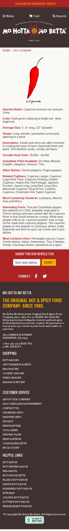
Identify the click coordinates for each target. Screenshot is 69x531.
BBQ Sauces (11, 368)
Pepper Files (12, 434)
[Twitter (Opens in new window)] (46, 276)
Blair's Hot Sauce (15, 479)
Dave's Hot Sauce (14, 484)
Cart (36, 16)
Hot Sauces (11, 360)
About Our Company (16, 399)
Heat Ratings (12, 439)
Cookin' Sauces (13, 373)
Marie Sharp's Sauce (17, 506)
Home (6, 50)
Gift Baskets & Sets (17, 364)
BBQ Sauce (10, 471)
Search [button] (60, 16)
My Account (11, 447)
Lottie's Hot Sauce (16, 501)
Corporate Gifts (15, 443)
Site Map (9, 493)
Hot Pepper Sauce (15, 466)
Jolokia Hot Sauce (16, 497)
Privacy (8, 421)
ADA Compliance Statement (22, 403)
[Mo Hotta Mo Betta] (34, 31)
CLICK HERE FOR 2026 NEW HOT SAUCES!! (35, 3)
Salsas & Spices (14, 382)
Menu (9, 16)
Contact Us (11, 408)
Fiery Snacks (12, 377)
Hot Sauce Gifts (14, 475)
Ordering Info (13, 412)
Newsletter (12, 425)
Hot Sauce (10, 462)
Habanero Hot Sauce (17, 488)
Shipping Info (12, 417)
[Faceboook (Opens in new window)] (37, 276)
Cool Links (10, 430)
